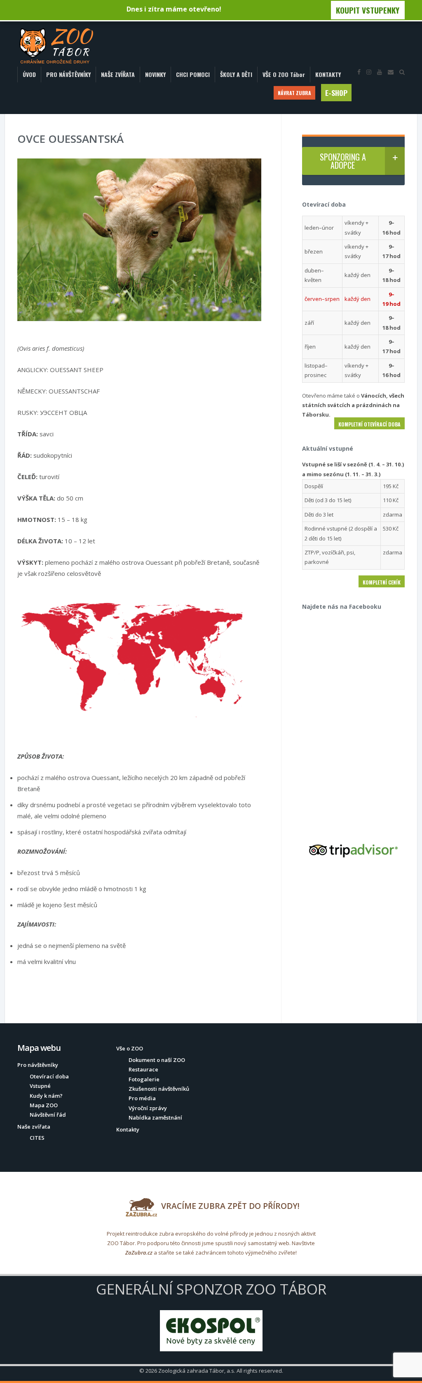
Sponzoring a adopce (343, 161)
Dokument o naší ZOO (157, 1060)
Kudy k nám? (46, 1095)
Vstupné (40, 1086)
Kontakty (127, 1129)
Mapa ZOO (44, 1105)
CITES (37, 1137)
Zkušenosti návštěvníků (159, 1088)
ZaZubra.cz (138, 1252)
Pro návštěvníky (37, 1065)
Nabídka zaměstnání (155, 1117)
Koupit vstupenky (367, 10)
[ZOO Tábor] (56, 46)
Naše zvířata (33, 1126)
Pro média (142, 1098)
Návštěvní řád (48, 1114)
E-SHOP (336, 92)
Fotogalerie (144, 1079)
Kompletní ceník (382, 582)
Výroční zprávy (148, 1108)
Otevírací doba (49, 1076)
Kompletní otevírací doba (369, 424)
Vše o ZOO (129, 1048)
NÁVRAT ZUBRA (294, 92)
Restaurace (143, 1069)
